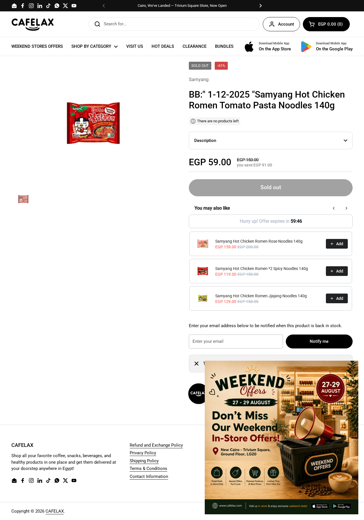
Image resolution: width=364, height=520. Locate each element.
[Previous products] (334, 208)
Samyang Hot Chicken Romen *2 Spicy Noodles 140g (261, 268)
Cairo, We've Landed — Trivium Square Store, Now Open (182, 5)
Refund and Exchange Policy (156, 445)
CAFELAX (55, 511)
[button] (326, 24)
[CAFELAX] (32, 24)
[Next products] (346, 208)
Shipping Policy (144, 460)
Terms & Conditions (148, 468)
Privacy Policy (143, 452)
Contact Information (149, 476)
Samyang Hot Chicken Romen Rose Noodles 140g (259, 241)
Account (286, 24)
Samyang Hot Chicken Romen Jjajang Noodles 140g (261, 296)
